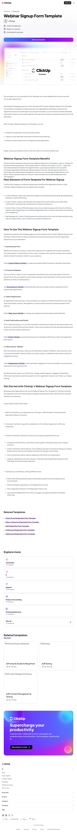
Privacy (34, 829)
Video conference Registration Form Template (22, 522)
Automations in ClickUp (15, 287)
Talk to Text (5, 788)
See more (7, 638)
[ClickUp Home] (6, 2)
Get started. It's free (19, 747)
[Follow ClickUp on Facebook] (6, 815)
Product (4, 797)
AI (2, 769)
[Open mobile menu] (73, 2)
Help (3, 809)
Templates (7, 11)
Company (5, 805)
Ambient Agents (7, 779)
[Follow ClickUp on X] (12, 815)
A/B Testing (47, 663)
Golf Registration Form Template (17, 526)
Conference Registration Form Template (20, 530)
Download (5, 792)
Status (18, 829)
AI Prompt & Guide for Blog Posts (20, 663)
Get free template (38, 40)
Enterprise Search (7, 785)
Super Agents (6, 775)
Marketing (16, 11)
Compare (5, 801)
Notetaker (5, 782)
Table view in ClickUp (16, 313)
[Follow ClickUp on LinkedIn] (3, 815)
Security (26, 829)
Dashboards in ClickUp (16, 363)
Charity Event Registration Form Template (20, 518)
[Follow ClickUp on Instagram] (9, 815)
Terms (42, 829)
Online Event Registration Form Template (20, 534)
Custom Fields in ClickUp (17, 263)
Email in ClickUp (14, 337)
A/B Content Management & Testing (18, 695)
